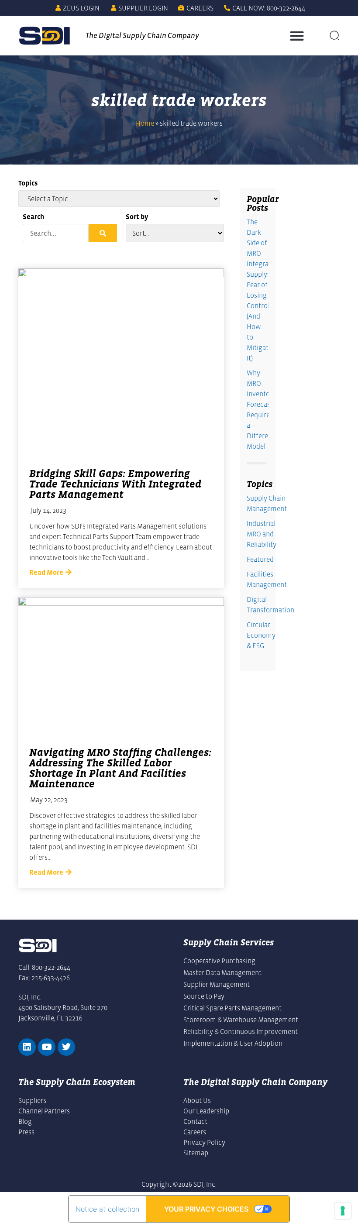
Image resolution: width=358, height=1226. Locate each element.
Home (145, 123)
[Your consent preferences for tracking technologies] (342, 1210)
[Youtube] (46, 1047)
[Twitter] (66, 1047)
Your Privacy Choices (206, 1209)
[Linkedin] (27, 1047)
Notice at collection (107, 1209)
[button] (297, 35)
